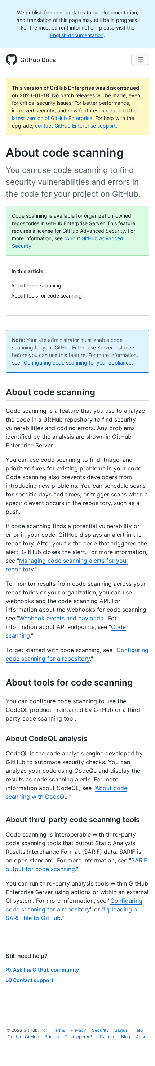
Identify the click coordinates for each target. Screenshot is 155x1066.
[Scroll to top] (139, 1050)
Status (121, 1030)
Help (138, 1030)
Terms (59, 1030)
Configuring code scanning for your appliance (78, 363)
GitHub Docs (38, 59)
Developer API (79, 1036)
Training (107, 1036)
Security (100, 1030)
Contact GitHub (23, 1036)
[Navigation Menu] (140, 59)
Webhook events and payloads (61, 618)
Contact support (33, 980)
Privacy (78, 1030)
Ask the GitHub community (46, 970)
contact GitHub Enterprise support (75, 125)
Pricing (52, 1036)
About (142, 1036)
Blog (125, 1036)
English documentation (76, 35)
